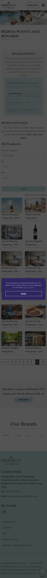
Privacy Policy (29, 287)
